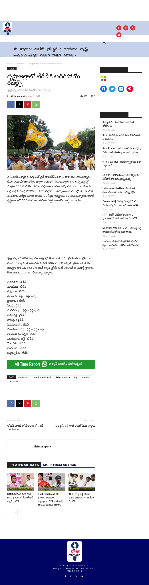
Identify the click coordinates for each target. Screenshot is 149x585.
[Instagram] (125, 27)
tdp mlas (86, 377)
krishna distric (63, 377)
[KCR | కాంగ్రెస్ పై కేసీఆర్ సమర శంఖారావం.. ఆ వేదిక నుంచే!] (82, 482)
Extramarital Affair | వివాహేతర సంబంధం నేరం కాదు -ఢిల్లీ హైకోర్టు (119, 190)
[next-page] (15, 512)
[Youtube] (81, 577)
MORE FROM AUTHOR (59, 465)
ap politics (23, 377)
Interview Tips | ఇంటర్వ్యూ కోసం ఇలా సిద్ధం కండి (121, 163)
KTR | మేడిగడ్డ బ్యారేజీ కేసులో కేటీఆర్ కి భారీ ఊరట (121, 137)
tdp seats (13, 381)
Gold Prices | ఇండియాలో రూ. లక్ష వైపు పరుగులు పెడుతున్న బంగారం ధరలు (121, 150)
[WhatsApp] (36, 104)
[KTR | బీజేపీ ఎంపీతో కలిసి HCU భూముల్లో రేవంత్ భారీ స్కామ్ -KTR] (20, 482)
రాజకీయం (21, 63)
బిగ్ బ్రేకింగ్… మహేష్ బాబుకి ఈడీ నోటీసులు (118, 123)
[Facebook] (118, 27)
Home (10, 63)
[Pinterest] (27, 104)
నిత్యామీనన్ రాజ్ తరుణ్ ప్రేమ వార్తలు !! (75, 427)
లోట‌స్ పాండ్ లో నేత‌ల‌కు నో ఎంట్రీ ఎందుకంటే (25, 427)
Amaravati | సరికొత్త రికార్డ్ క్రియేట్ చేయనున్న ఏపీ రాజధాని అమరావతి (120, 203)
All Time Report (81, 565)
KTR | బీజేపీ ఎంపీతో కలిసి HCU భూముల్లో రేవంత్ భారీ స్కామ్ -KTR (20, 498)
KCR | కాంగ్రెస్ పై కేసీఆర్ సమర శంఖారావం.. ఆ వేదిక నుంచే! (81, 498)
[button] (104, 42)
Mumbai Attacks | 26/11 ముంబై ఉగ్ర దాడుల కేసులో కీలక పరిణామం (121, 229)
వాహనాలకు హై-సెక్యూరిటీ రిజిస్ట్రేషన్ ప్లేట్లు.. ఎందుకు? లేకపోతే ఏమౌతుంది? (120, 243)
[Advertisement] (74, 8)
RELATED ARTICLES (24, 465)
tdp (76, 377)
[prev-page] (9, 512)
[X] (132, 27)
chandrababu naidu (42, 377)
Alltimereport (18, 96)
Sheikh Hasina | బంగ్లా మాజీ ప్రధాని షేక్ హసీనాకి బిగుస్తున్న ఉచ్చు (120, 176)
